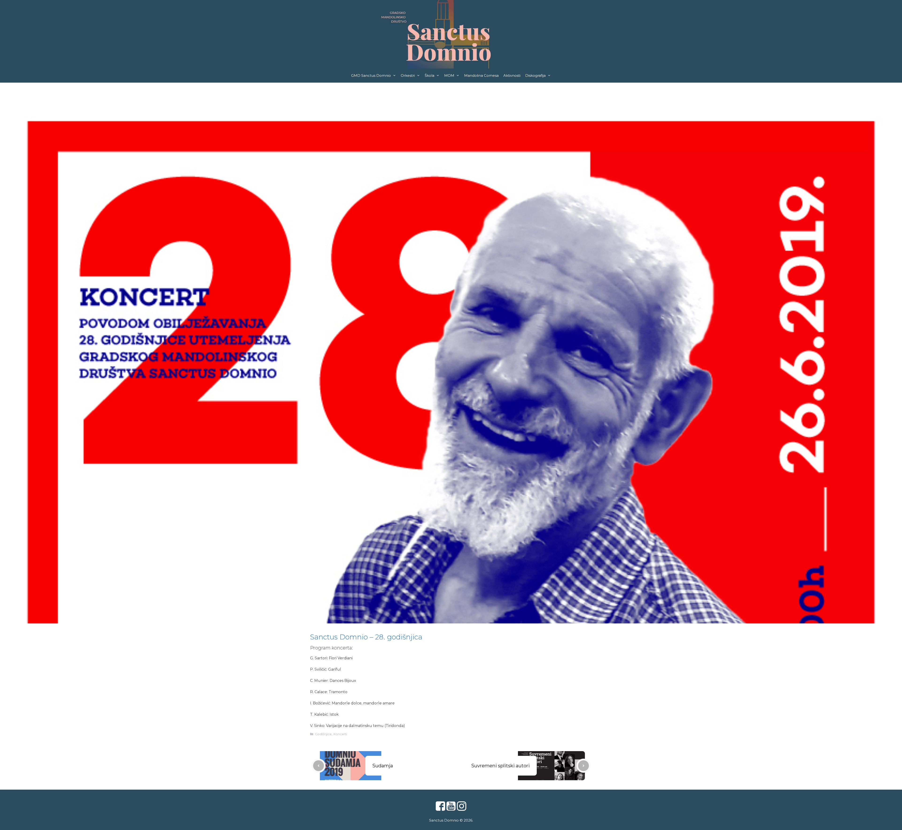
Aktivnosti (512, 75)
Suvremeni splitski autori (500, 766)
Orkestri (408, 75)
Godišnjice (323, 734)
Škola (429, 75)
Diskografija (535, 75)
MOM (449, 75)
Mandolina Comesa (481, 75)
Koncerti (340, 734)
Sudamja (382, 766)
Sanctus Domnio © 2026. (451, 820)
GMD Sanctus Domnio (371, 75)
